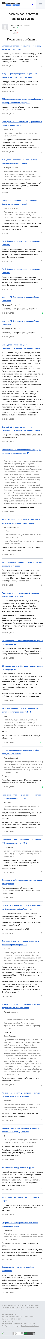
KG (31, 4)
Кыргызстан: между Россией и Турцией (18, 1168)
